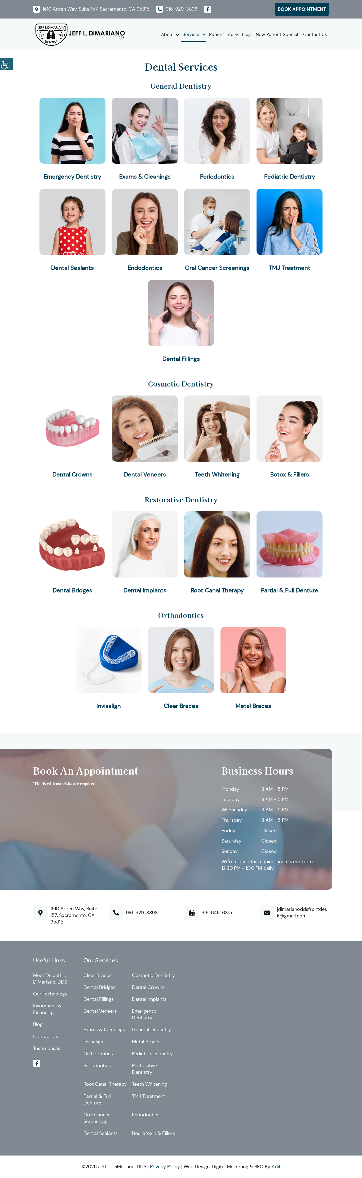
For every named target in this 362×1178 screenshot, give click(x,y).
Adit (276, 1167)
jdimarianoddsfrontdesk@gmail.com (302, 912)
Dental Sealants (72, 267)
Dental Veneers (145, 474)
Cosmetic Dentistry (181, 383)
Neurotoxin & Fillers (153, 1133)
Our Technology (50, 994)
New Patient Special (277, 34)
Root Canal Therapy (217, 590)
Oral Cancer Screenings (217, 267)
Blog (246, 34)
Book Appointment (302, 9)
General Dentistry (181, 85)
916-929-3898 (142, 913)
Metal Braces (253, 705)
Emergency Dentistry (72, 176)
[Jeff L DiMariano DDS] (79, 34)
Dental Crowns (72, 474)
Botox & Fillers (289, 474)
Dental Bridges (72, 590)
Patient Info (221, 34)
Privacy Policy (165, 1167)
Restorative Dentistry (181, 499)
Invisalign (108, 705)
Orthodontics (181, 615)
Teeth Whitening (217, 474)
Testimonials (46, 1048)
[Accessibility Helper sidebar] (6, 63)
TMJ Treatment (289, 267)
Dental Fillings (181, 358)
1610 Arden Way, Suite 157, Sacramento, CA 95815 (73, 915)
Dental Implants (144, 590)
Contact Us (315, 34)
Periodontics (217, 176)
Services (192, 34)
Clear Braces (181, 705)
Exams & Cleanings (145, 176)
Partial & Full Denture (289, 590)
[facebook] (207, 9)
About (167, 34)
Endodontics (145, 267)
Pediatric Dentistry (289, 176)
